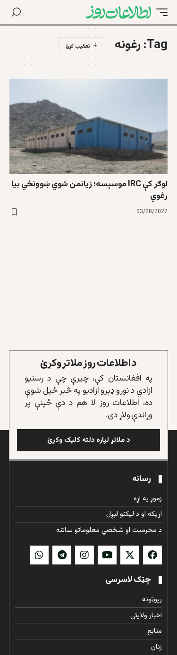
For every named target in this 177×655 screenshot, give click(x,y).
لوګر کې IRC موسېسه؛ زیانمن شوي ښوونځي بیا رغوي (89, 190)
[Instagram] (84, 555)
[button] (160, 12)
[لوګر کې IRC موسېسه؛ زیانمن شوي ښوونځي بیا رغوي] (88, 126)
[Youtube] (107, 555)
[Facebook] (152, 555)
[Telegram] (61, 555)
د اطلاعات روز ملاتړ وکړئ (88, 363)
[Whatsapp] (39, 555)
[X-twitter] (129, 555)
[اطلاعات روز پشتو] (118, 12)
